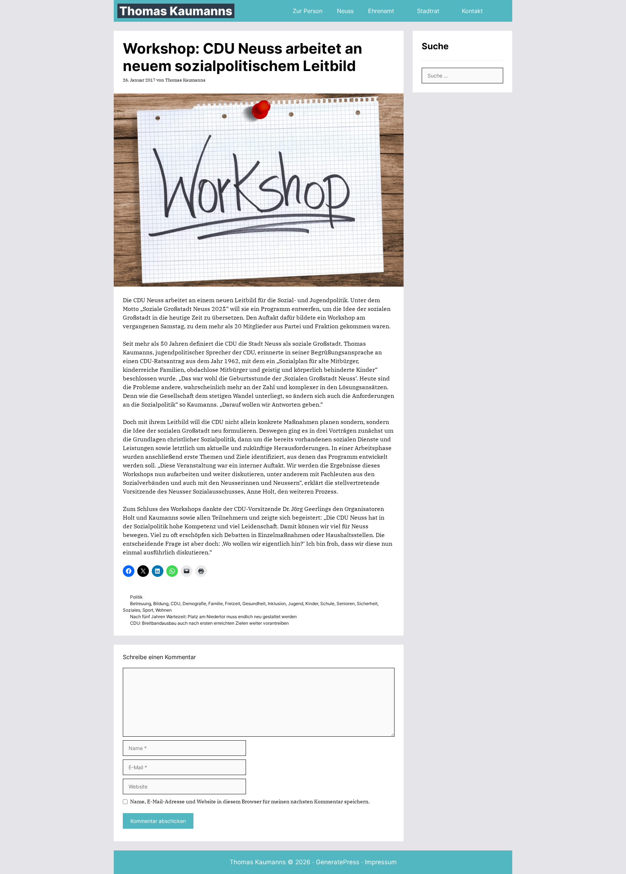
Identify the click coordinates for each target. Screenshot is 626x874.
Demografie (194, 603)
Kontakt (472, 10)
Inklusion (277, 603)
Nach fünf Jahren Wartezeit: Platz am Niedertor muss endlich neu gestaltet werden (213, 616)
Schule (327, 603)
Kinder (311, 603)
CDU (175, 603)
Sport (147, 610)
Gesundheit (254, 603)
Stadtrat (428, 10)
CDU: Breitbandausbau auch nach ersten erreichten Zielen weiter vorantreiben (209, 623)
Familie (215, 603)
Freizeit (232, 603)
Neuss (345, 10)
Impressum (381, 862)
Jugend (295, 603)
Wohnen (163, 610)
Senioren (346, 603)
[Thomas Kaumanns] (177, 11)
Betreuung (140, 603)
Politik (136, 597)
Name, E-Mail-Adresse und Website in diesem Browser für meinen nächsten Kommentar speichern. (250, 801)
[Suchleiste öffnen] (501, 11)
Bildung (160, 603)
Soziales (131, 610)
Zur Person (307, 10)
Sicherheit (367, 603)
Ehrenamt (381, 10)
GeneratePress (337, 862)
